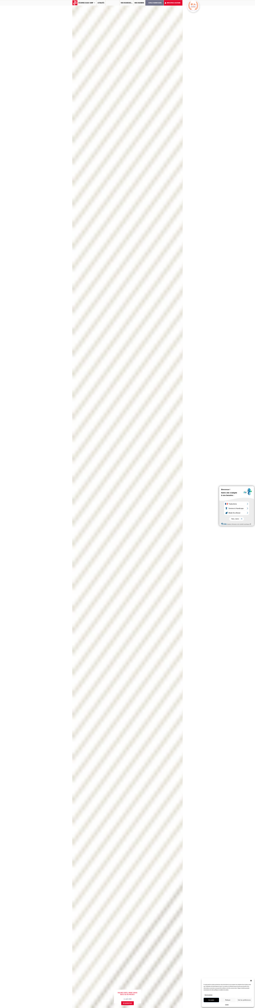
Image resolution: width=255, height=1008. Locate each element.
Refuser (227, 1000)
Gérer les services (208, 995)
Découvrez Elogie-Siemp (85, 3)
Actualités (101, 3)
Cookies (227, 1004)
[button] (251, 981)
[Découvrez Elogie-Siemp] (74, 3)
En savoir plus (127, 1003)
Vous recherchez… (126, 3)
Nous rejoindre (139, 3)
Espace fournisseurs (155, 3)
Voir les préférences (244, 1000)
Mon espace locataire (173, 3)
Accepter (211, 1000)
